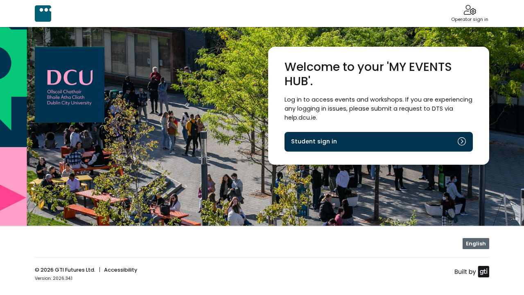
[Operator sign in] (469, 10)
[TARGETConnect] (43, 13)
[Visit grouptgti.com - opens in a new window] (471, 271)
